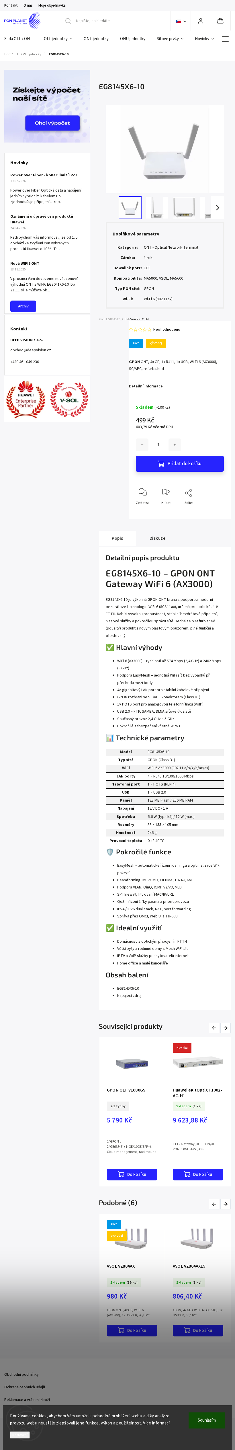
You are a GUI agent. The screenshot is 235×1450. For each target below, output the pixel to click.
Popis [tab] (117, 538)
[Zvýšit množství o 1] (175, 444)
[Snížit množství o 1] (142, 444)
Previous (215, 1028)
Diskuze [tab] (158, 538)
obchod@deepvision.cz (30, 350)
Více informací (156, 1423)
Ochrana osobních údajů (24, 1387)
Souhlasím (207, 1420)
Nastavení (20, 1435)
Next (225, 1028)
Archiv (23, 306)
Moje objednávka (52, 5)
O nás (28, 5)
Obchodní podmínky (21, 1374)
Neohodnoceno (166, 330)
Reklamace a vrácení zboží (27, 1400)
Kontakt (11, 5)
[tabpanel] (132, 1112)
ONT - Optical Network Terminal (171, 247)
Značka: (139, 319)
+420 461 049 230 (24, 362)
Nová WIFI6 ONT (24, 263)
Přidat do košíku (184, 463)
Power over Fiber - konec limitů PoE (44, 175)
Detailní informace (146, 386)
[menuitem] (21, 39)
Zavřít (214, 512)
